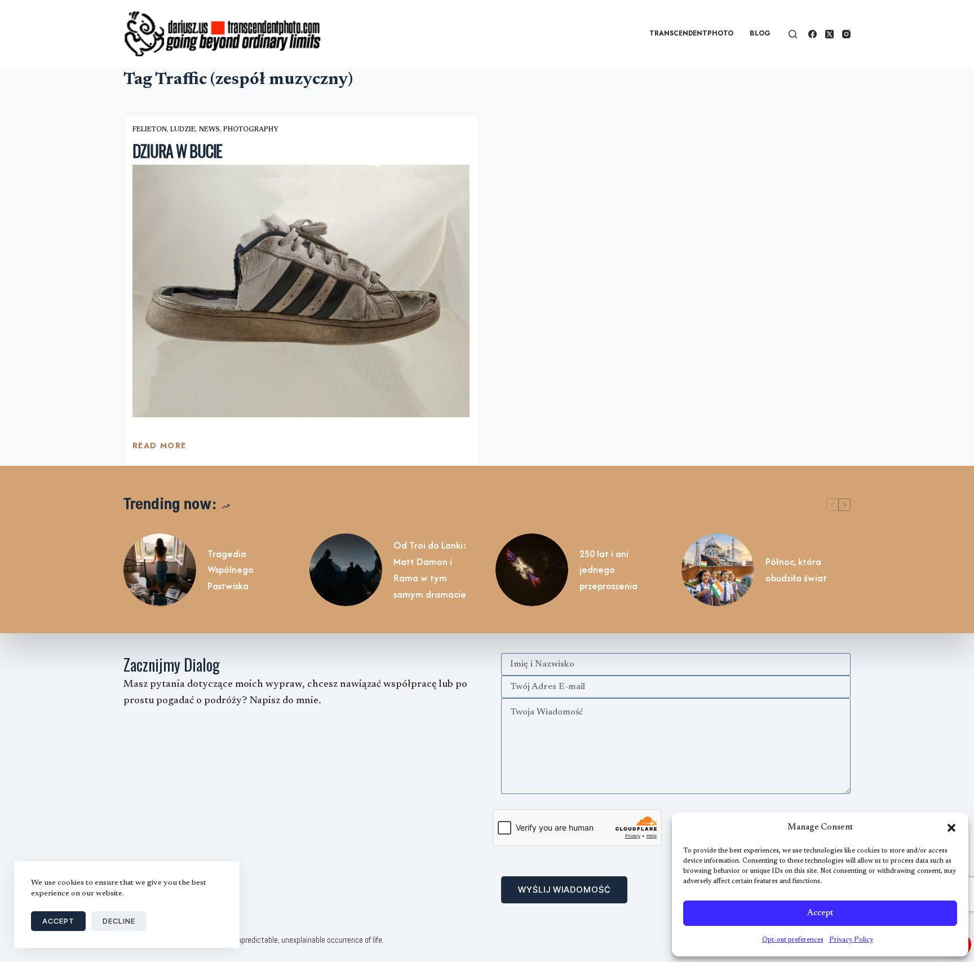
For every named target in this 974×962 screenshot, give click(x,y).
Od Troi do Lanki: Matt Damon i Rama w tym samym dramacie (430, 570)
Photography (250, 129)
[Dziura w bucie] (301, 291)
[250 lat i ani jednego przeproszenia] (531, 569)
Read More (159, 448)
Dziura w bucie (177, 150)
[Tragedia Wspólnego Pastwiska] (159, 569)
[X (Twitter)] (829, 34)
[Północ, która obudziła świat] (717, 569)
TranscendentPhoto (691, 33)
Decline (119, 920)
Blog (760, 33)
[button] (951, 827)
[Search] (793, 34)
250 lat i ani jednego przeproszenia (608, 570)
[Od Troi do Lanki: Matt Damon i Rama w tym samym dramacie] (345, 569)
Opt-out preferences (793, 940)
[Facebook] (812, 34)
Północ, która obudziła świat (796, 570)
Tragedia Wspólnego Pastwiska (230, 570)
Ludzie (183, 129)
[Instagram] (846, 34)
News (209, 129)
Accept (820, 913)
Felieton (149, 129)
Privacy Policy (851, 940)
